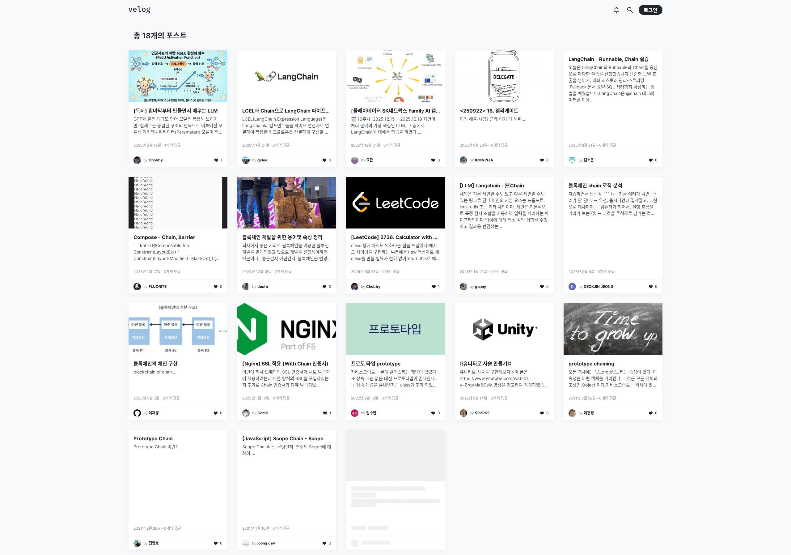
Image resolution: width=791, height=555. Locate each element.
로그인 (651, 10)
